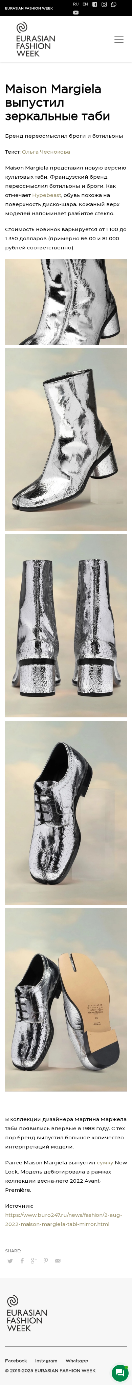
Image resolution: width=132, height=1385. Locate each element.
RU (76, 4)
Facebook (16, 1360)
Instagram (46, 1360)
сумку (105, 1162)
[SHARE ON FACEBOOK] (22, 1261)
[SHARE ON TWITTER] (10, 1261)
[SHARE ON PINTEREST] (46, 1261)
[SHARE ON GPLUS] (34, 1261)
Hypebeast (46, 195)
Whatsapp (77, 1360)
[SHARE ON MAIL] (57, 1261)
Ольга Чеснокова (46, 152)
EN (85, 4)
